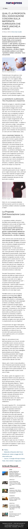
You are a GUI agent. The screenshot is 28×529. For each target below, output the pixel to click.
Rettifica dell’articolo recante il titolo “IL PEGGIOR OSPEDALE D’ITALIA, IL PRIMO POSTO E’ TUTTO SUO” (15, 474)
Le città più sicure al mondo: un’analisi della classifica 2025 (14, 499)
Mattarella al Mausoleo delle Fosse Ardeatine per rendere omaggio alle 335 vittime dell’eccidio (12, 454)
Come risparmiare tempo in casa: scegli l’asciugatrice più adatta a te (15, 483)
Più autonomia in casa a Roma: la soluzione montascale (15, 515)
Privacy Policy (8, 526)
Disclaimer (14, 526)
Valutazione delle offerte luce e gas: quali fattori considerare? (15, 491)
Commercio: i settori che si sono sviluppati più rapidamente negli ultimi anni (14, 507)
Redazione (20, 526)
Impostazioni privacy (23, 527)
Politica (6, 450)
